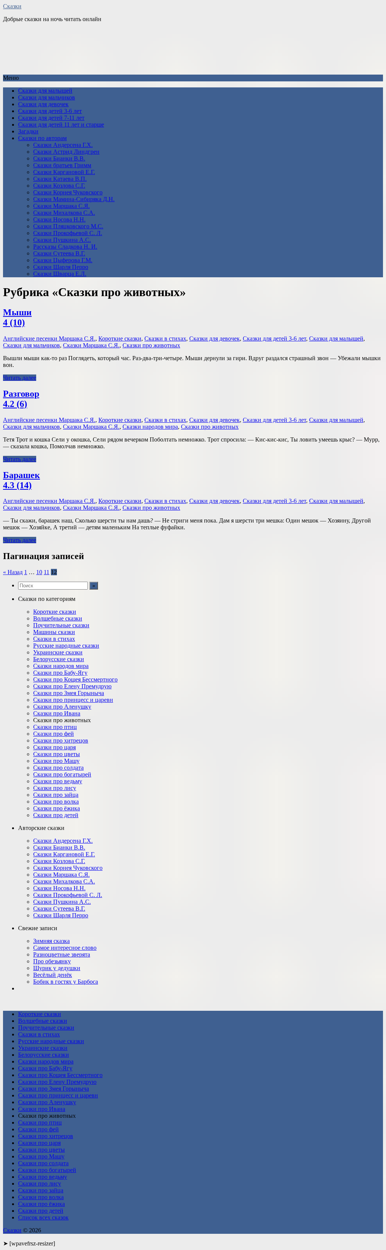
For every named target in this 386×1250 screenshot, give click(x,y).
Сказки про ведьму (57, 781)
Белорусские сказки (58, 659)
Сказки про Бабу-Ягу (60, 672)
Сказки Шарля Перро (60, 267)
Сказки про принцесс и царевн (73, 700)
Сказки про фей (53, 733)
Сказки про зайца (55, 795)
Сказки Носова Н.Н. (59, 219)
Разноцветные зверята (61, 954)
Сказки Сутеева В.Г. (59, 253)
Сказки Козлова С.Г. (59, 185)
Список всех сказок (43, 1217)
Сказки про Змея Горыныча (68, 693)
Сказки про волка (56, 801)
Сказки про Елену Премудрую (72, 686)
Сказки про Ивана (56, 713)
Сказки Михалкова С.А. (64, 212)
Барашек (21, 480)
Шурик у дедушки (56, 968)
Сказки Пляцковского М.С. (68, 226)
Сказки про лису (54, 788)
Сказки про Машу (56, 761)
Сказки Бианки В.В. (59, 158)
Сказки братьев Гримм (62, 165)
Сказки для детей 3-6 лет (50, 111)
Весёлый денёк (52, 975)
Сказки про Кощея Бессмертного (75, 679)
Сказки (12, 6)
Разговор (21, 399)
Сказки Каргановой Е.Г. (64, 172)
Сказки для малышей (45, 90)
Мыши (17, 317)
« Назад (13, 572)
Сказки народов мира (150, 426)
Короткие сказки (119, 338)
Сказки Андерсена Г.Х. (63, 145)
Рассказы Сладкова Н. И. (65, 246)
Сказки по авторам (42, 138)
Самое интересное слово (64, 947)
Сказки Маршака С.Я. (61, 206)
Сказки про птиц (55, 727)
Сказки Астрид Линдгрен (66, 151)
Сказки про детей (55, 815)
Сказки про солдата (58, 767)
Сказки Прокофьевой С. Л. (67, 233)
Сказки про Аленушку (62, 706)
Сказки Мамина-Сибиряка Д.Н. (74, 199)
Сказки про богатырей (62, 774)
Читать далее (19, 377)
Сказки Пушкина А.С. (62, 240)
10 (39, 572)
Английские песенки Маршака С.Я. (49, 338)
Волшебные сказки (57, 618)
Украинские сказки (58, 652)
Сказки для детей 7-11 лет (51, 118)
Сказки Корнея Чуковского (68, 192)
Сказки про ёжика (56, 808)
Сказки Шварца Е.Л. (59, 273)
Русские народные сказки (66, 645)
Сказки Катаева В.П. (60, 179)
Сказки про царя (54, 747)
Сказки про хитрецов (60, 740)
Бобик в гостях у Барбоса (65, 981)
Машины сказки (54, 632)
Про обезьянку (52, 961)
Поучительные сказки (61, 625)
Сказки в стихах (165, 338)
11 (46, 572)
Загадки (28, 131)
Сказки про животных (151, 345)
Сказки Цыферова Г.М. (62, 260)
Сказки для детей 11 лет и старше (61, 124)
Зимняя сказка (51, 941)
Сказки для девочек (43, 104)
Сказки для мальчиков (46, 97)
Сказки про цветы (56, 754)
